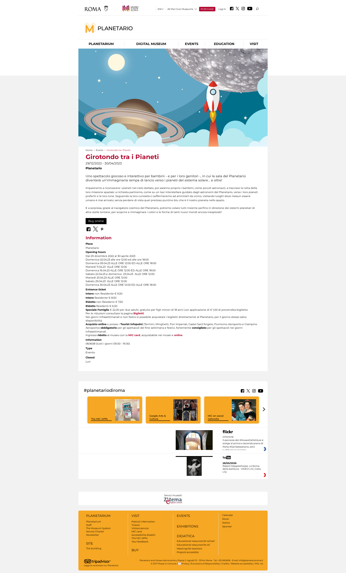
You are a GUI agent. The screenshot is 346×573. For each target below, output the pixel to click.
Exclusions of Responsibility (205, 563)
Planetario (115, 28)
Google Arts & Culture (157, 417)
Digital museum (151, 44)
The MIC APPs (139, 538)
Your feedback (140, 541)
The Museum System (98, 528)
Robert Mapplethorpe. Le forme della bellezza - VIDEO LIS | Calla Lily (242, 469)
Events (191, 44)
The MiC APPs (99, 418)
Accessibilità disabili (143, 534)
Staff (88, 525)
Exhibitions (187, 526)
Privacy (185, 563)
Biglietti (138, 313)
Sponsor (227, 526)
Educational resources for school (196, 541)
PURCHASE (207, 9)
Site (89, 543)
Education (224, 44)
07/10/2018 (243, 444)
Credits (225, 563)
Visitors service (140, 528)
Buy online (96, 221)
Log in (222, 9)
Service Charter (95, 531)
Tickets (136, 525)
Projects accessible (188, 552)
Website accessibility (242, 563)
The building (93, 548)
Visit (254, 44)
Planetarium (101, 44)
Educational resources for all (193, 544)
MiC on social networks (216, 417)
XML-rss (259, 563)
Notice (226, 522)
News (225, 518)
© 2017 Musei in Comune (163, 563)
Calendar (227, 515)
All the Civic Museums (180, 9)
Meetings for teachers (189, 548)
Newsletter (92, 534)
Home (89, 150)
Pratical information (143, 521)
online (178, 335)
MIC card (134, 335)
